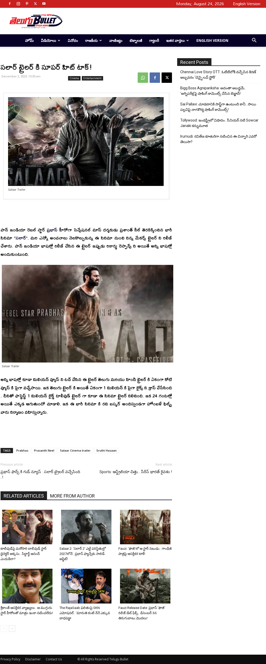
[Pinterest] (27, 3)
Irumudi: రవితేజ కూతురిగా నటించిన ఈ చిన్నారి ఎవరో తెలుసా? (218, 139)
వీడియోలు (48, 40)
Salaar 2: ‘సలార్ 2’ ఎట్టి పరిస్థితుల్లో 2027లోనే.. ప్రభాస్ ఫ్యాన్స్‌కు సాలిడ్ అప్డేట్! (82, 554)
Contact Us (54, 659)
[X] (35, 3)
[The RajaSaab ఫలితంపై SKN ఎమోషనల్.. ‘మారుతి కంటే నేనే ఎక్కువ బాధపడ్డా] (87, 586)
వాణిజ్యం (115, 40)
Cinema (74, 78)
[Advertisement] (163, 21)
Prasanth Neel (44, 450)
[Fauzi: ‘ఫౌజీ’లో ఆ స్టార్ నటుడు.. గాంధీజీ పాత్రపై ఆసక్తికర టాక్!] (146, 527)
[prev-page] (4, 628)
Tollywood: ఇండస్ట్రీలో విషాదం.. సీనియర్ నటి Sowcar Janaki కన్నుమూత (219, 123)
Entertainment (92, 78)
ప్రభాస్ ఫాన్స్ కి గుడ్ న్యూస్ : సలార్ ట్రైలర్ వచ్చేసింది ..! (40, 475)
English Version (212, 40)
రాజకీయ (91, 40)
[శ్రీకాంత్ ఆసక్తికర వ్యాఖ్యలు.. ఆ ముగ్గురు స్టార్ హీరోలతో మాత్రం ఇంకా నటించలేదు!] (28, 586)
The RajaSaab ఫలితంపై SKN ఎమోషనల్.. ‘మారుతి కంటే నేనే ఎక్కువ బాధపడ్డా (84, 613)
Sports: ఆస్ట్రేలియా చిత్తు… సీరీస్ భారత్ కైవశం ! (135, 472)
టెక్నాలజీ (136, 40)
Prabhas (22, 450)
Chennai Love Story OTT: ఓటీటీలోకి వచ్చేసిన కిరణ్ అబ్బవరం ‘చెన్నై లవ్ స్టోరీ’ (218, 74)
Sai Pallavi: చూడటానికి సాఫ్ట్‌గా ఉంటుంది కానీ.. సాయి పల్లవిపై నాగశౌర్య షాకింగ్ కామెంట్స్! (218, 107)
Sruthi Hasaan (106, 450)
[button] (254, 40)
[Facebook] (10, 3)
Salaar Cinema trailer (75, 450)
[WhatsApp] (143, 77)
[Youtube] (44, 3)
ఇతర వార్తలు (175, 40)
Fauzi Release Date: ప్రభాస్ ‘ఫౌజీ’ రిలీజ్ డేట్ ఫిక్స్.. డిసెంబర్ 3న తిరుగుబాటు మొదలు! (141, 613)
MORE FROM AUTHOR (72, 496)
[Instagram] (18, 3)
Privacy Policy (10, 659)
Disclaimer (33, 659)
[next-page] (12, 628)
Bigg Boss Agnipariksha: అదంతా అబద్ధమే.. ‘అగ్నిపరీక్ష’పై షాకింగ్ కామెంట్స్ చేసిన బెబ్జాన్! (213, 91)
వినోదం (73, 40)
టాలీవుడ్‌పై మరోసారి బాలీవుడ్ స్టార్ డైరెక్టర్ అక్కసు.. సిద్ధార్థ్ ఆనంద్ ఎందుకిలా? (23, 554)
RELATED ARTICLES (24, 496)
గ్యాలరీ (154, 40)
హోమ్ (29, 40)
